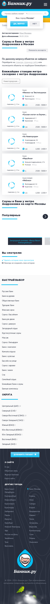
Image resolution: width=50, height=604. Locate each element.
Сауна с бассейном (10, 314)
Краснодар (9, 507)
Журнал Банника (12, 474)
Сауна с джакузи (8, 324)
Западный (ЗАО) (9, 444)
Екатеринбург (10, 496)
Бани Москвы (34, 489)
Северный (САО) (9, 410)
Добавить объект (24, 454)
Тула (6, 542)
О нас (7, 467)
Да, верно (19, 24)
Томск (31, 519)
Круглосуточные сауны (11, 333)
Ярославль (9, 546)
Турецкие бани (8, 305)
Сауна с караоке (8, 365)
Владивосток (34, 511)
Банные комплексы (10, 388)
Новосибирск (10, 500)
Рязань (32, 538)
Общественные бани (10, 300)
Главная (5, 25)
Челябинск (9, 538)
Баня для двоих (8, 319)
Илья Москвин (25, 33)
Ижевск (32, 515)
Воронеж (33, 527)
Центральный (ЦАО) (11, 406)
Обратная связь (11, 471)
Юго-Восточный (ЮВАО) (12, 430)
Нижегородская (11, 81)
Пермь (7, 515)
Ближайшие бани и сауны (12, 384)
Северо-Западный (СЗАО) (13, 420)
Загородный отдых (10, 328)
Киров (32, 507)
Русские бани (7, 291)
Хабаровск (9, 511)
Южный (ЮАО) (8, 425)
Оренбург (9, 523)
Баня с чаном (7, 370)
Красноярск (10, 503)
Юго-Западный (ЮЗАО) (12, 434)
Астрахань (33, 523)
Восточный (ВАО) (10, 439)
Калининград (34, 530)
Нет (35, 24)
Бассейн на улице (9, 361)
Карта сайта (10, 478)
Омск (31, 500)
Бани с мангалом (9, 347)
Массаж (5, 337)
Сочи (31, 534)
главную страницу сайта (27, 62)
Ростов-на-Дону (11, 534)
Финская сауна (8, 310)
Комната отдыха (8, 351)
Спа (3, 374)
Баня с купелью (8, 356)
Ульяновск (33, 542)
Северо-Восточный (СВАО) (14, 415)
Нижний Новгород (12, 527)
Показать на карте (37, 50)
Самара (32, 503)
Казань (32, 496)
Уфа (6, 530)
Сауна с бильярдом (10, 342)
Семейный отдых (9, 379)
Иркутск (8, 519)
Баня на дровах (8, 296)
